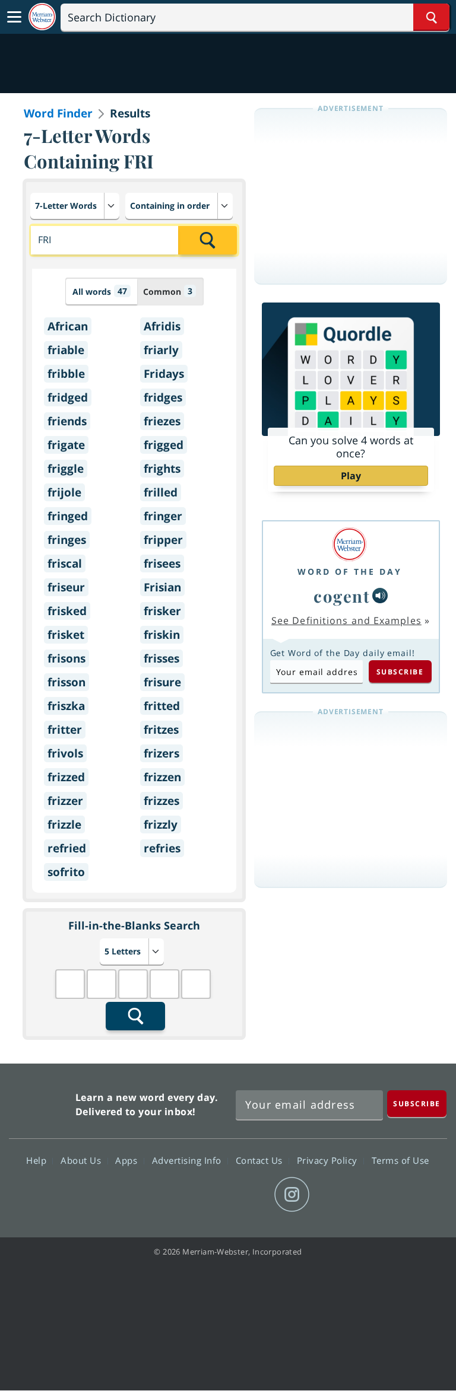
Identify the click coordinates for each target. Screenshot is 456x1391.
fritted (162, 706)
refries (162, 848)
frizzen (162, 777)
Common (167, 291)
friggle (66, 468)
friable (66, 350)
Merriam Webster (40, 1101)
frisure (162, 682)
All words (99, 291)
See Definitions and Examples (346, 620)
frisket (66, 634)
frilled (161, 492)
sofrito (66, 872)
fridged (68, 397)
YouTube (249, 1194)
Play (351, 475)
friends (67, 421)
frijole (64, 492)
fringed (68, 516)
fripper (163, 540)
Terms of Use (400, 1160)
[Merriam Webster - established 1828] (42, 17)
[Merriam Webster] (349, 544)
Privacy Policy (328, 1160)
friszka (66, 706)
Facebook (163, 1194)
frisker (162, 611)
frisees (162, 563)
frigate (66, 445)
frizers (161, 753)
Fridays (164, 373)
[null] (380, 595)
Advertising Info (188, 1160)
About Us (82, 1160)
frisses (161, 658)
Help (37, 1160)
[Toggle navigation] (14, 17)
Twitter (206, 1194)
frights (162, 468)
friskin (162, 634)
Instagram (291, 1194)
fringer (163, 516)
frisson (67, 682)
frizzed (66, 777)
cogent (342, 596)
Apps (127, 1160)
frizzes (161, 801)
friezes (162, 421)
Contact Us (261, 1160)
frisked (67, 611)
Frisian (162, 587)
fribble (66, 373)
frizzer (65, 801)
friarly (161, 350)
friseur (66, 587)
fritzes (161, 729)
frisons (67, 658)
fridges (163, 397)
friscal (65, 563)
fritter (65, 729)
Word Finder (58, 113)
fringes (67, 540)
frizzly (161, 824)
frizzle (64, 824)
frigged (163, 445)
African (68, 326)
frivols (65, 753)
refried (67, 848)
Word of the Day (349, 571)
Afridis (162, 326)
